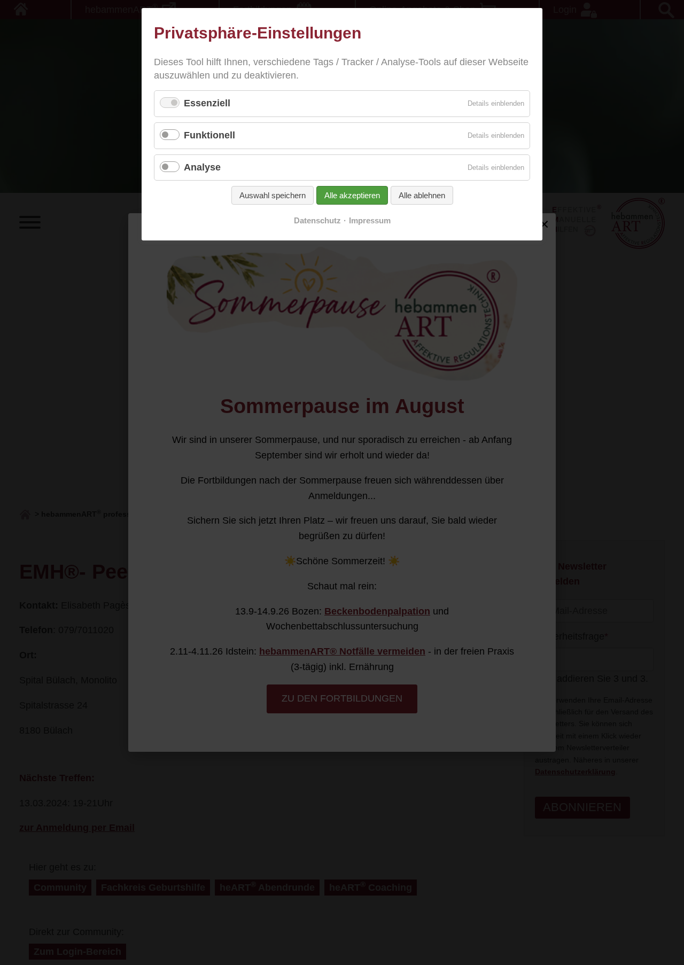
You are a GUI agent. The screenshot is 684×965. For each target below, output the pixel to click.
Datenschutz (317, 220)
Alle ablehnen (422, 195)
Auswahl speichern (272, 195)
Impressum (370, 220)
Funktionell (209, 135)
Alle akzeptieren (352, 195)
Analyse (202, 167)
